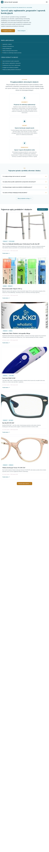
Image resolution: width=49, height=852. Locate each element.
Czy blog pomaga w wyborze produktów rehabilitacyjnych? (17, 187)
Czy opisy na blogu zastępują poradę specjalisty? (15, 192)
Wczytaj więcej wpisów (23, 483)
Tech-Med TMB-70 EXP (8, 378)
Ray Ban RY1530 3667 (8, 423)
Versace (11, 465)
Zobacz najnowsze (41, 209)
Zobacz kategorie (22, 30)
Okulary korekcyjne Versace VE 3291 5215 (13, 468)
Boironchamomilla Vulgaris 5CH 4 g (12, 289)
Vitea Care (11, 241)
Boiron (5, 286)
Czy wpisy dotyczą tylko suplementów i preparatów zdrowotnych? (19, 181)
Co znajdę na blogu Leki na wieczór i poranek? (14, 176)
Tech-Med (11, 375)
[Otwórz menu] (46, 2)
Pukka (10, 330)
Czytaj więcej (5, 253)
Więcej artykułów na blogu (24, 198)
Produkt (5, 241)
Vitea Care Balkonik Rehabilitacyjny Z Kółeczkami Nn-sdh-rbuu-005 (20, 244)
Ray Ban (11, 420)
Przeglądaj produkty (7, 30)
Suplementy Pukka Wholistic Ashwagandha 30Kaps (16, 333)
